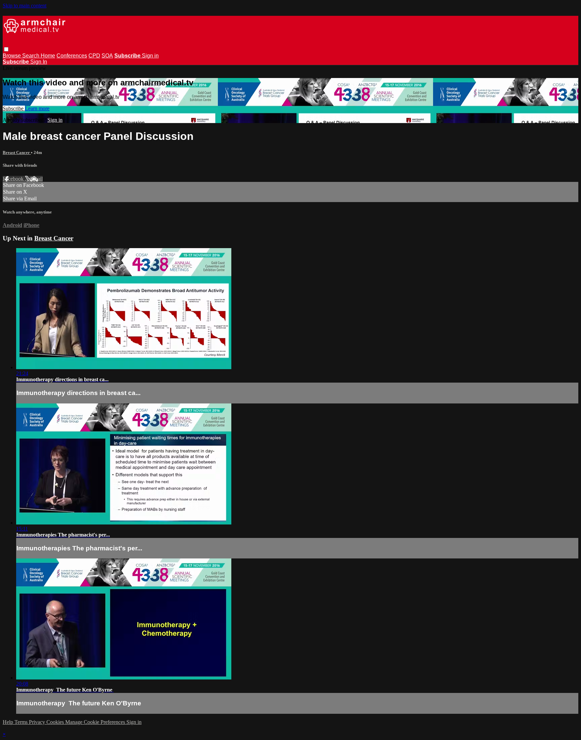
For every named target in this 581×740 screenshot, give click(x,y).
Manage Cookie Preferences (95, 722)
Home (48, 56)
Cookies (55, 722)
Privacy (37, 722)
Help (8, 722)
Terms (21, 722)
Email (36, 179)
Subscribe (14, 108)
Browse (12, 56)
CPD (94, 56)
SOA (107, 56)
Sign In (38, 62)
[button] (6, 49)
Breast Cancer (17, 152)
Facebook (14, 179)
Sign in (150, 56)
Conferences (71, 56)
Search (31, 56)
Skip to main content (24, 5)
